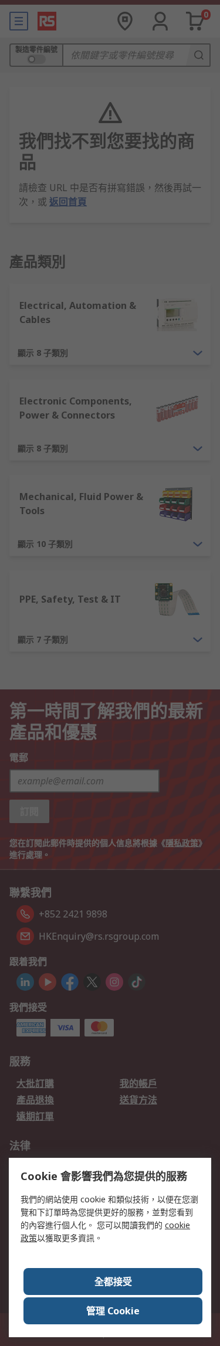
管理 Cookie (113, 1310)
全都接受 (113, 1281)
